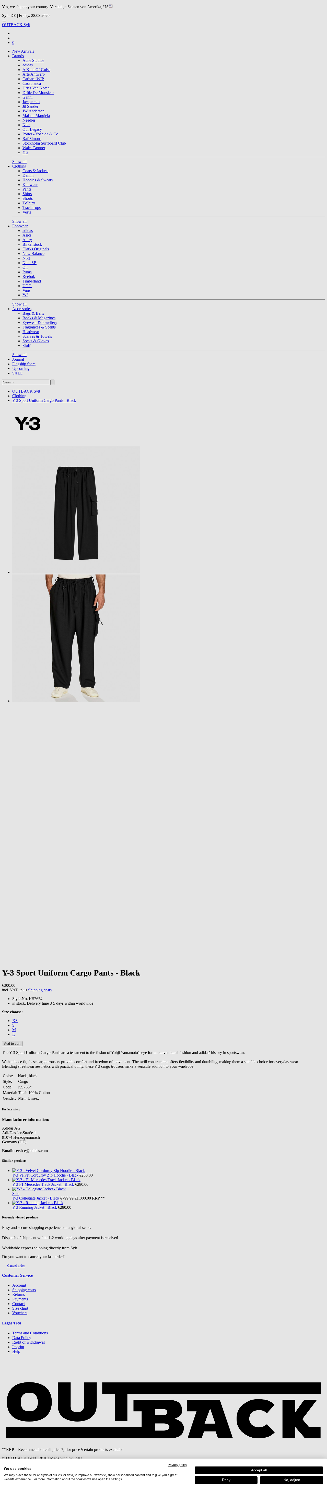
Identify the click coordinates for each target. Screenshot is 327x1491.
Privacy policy (177, 1465)
